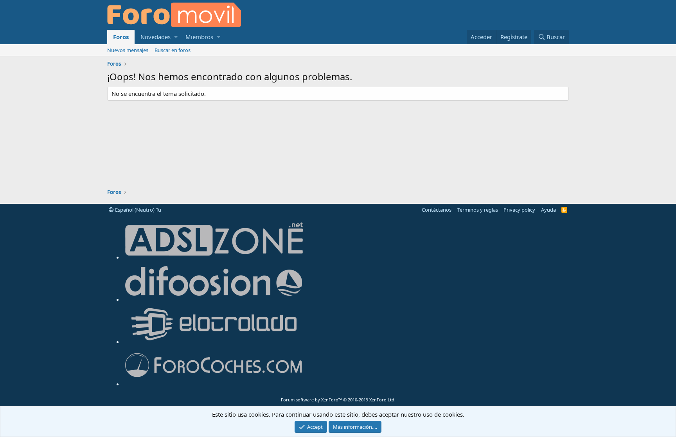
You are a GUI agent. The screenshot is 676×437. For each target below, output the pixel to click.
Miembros (199, 37)
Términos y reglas (477, 209)
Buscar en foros (173, 50)
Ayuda (548, 209)
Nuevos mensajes (127, 50)
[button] (176, 37)
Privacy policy (519, 209)
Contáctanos (436, 209)
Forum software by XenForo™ (338, 400)
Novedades (155, 37)
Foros (121, 37)
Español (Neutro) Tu (137, 209)
